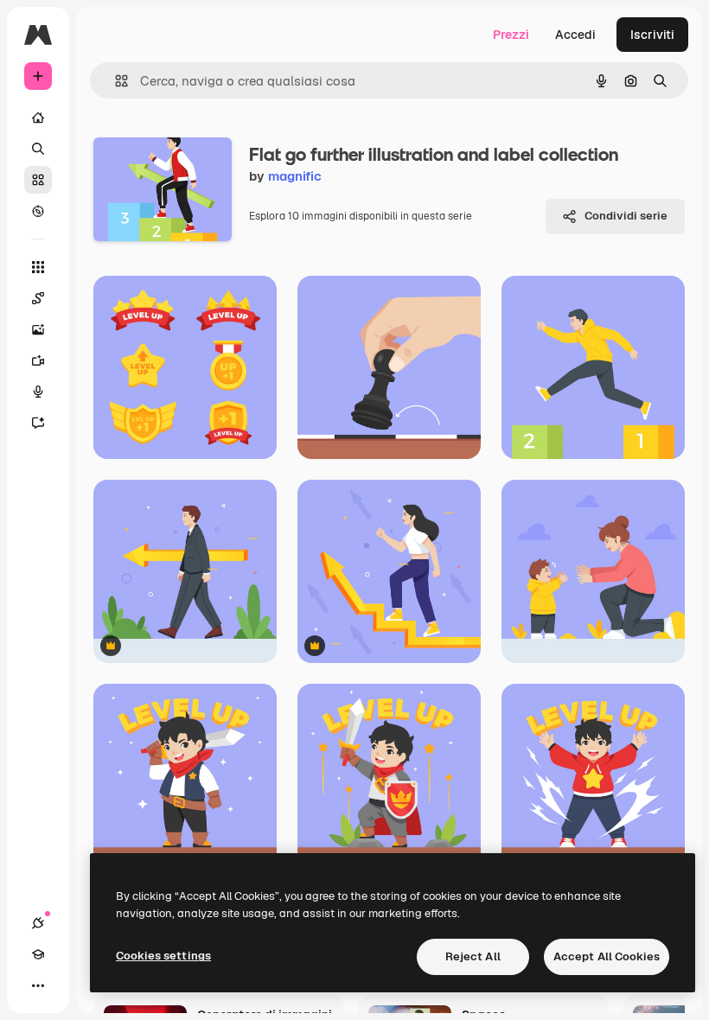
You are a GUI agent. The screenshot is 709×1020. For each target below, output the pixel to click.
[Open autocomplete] (114, 80)
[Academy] (38, 954)
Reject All (473, 956)
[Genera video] (38, 360)
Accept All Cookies (606, 956)
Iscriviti (652, 34)
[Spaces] (38, 298)
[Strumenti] (38, 267)
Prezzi (511, 34)
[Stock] (38, 180)
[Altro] (38, 985)
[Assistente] (38, 423)
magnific (295, 176)
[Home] (38, 117)
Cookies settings (163, 955)
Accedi (575, 34)
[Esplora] (38, 211)
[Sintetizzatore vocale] (38, 391)
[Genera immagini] (38, 329)
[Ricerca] (38, 149)
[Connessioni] (38, 923)
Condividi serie (625, 215)
